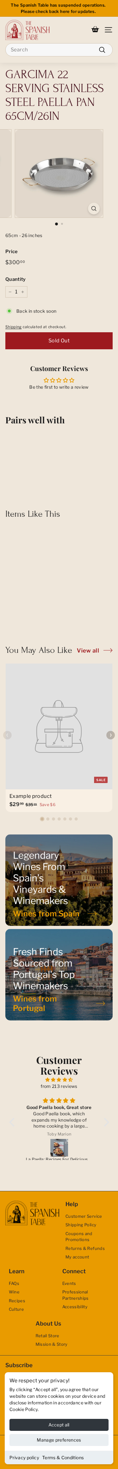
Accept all (59, 1424)
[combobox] (59, 49)
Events (69, 1283)
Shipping (13, 327)
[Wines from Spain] (59, 880)
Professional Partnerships (75, 1295)
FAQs (14, 1283)
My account (77, 1256)
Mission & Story (52, 1344)
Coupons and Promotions (79, 1236)
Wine (14, 1291)
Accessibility (75, 1306)
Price (11, 251)
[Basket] (95, 30)
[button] (42, 819)
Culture (16, 1309)
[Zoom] (94, 208)
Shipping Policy (80, 1224)
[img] (59, 1079)
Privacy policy (24, 1457)
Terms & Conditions (63, 1457)
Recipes (17, 1300)
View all (88, 650)
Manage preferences (59, 1440)
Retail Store (47, 1335)
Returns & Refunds (85, 1248)
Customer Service (83, 1216)
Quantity (15, 279)
